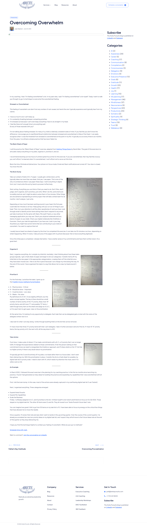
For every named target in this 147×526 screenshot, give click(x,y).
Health (113, 88)
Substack (119, 38)
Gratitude (115, 82)
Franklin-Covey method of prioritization (26, 282)
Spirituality (115, 117)
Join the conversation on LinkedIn (35, 435)
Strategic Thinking (118, 119)
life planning (116, 97)
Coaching (115, 59)
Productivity (14, 17)
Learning (114, 94)
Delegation (115, 71)
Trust (113, 125)
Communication (117, 62)
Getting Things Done (63, 149)
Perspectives (116, 108)
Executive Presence (118, 77)
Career (113, 57)
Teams (113, 122)
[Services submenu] (50, 5)
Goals (113, 79)
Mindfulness (116, 102)
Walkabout (115, 128)
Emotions (115, 74)
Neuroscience (116, 105)
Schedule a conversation (115, 5)
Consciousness (117, 68)
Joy (112, 91)
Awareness (115, 54)
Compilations (116, 65)
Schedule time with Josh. (18, 430)
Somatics (115, 114)
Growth (114, 85)
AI (112, 51)
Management (116, 99)
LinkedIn (110, 38)
